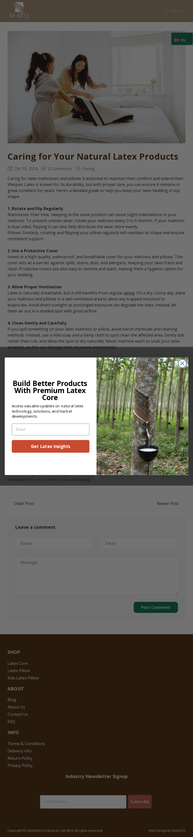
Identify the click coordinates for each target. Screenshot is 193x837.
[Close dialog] (182, 363)
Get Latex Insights (50, 446)
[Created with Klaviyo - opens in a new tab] (96, 477)
